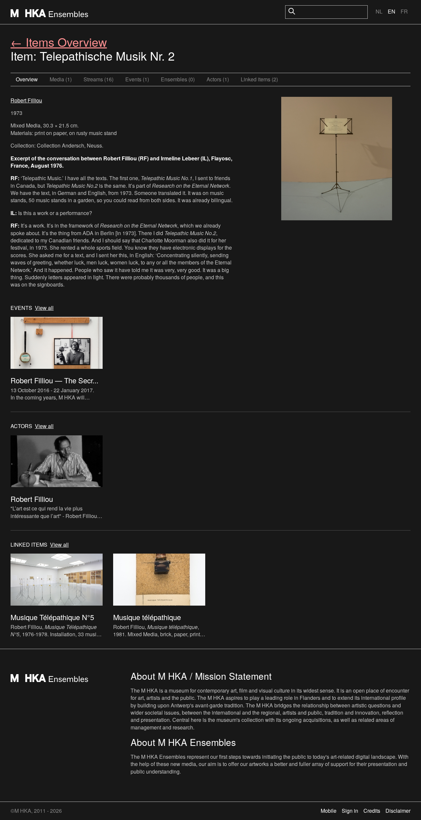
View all (44, 308)
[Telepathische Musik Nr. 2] (336, 159)
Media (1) (61, 79)
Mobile (328, 810)
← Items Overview (59, 41)
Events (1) (137, 79)
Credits (371, 810)
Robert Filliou (26, 100)
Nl (379, 11)
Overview (27, 79)
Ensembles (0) (178, 79)
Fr (404, 11)
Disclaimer (397, 810)
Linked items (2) (259, 79)
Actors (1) (218, 79)
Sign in (350, 810)
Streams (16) (98, 79)
